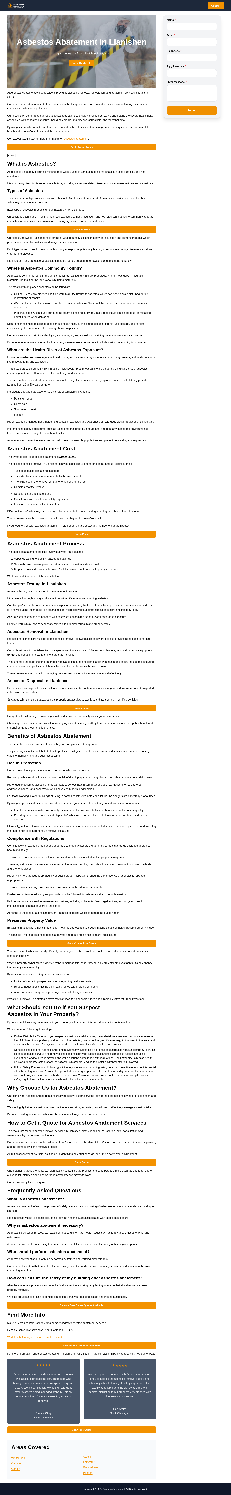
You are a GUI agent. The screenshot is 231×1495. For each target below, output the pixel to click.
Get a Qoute (82, 1162)
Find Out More (81, 229)
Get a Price (81, 534)
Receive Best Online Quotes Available (81, 1305)
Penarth (88, 1472)
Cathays (27, 1337)
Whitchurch (14, 1337)
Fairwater (58, 1337)
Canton (37, 1337)
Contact (215, 5)
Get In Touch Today (81, 147)
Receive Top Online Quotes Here (81, 1345)
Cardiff (48, 1337)
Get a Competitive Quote (81, 943)
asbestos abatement (76, 138)
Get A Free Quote (81, 1429)
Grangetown (90, 1467)
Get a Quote (79, 63)
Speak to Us (82, 708)
